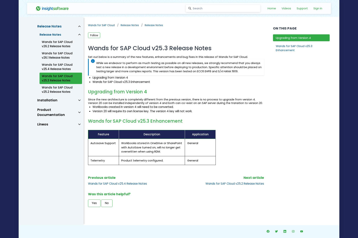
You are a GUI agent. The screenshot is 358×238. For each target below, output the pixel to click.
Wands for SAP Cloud (101, 25)
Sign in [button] (317, 8)
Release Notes (130, 25)
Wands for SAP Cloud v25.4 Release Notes (117, 184)
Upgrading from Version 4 (293, 38)
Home (272, 8)
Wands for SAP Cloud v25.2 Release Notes (234, 184)
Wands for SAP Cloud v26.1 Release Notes (57, 55)
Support (302, 8)
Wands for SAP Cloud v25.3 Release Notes (57, 78)
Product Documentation (51, 112)
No (107, 203)
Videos (286, 8)
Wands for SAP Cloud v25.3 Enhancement (294, 48)
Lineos (42, 124)
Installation (47, 100)
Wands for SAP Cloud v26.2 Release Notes (57, 44)
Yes (94, 203)
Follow (94, 35)
